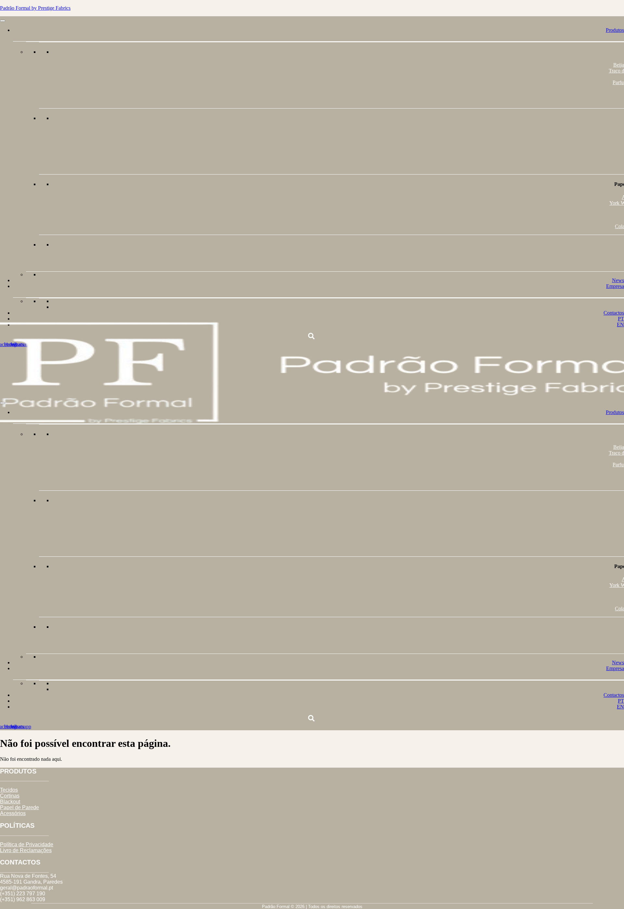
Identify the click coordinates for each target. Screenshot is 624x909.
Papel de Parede (19, 807)
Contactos (614, 313)
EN (620, 706)
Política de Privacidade (26, 844)
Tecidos (9, 790)
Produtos (615, 30)
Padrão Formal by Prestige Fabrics (35, 8)
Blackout (10, 801)
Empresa (615, 286)
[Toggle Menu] (2, 21)
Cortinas (10, 796)
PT (621, 701)
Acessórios (13, 813)
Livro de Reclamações (26, 850)
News (618, 280)
